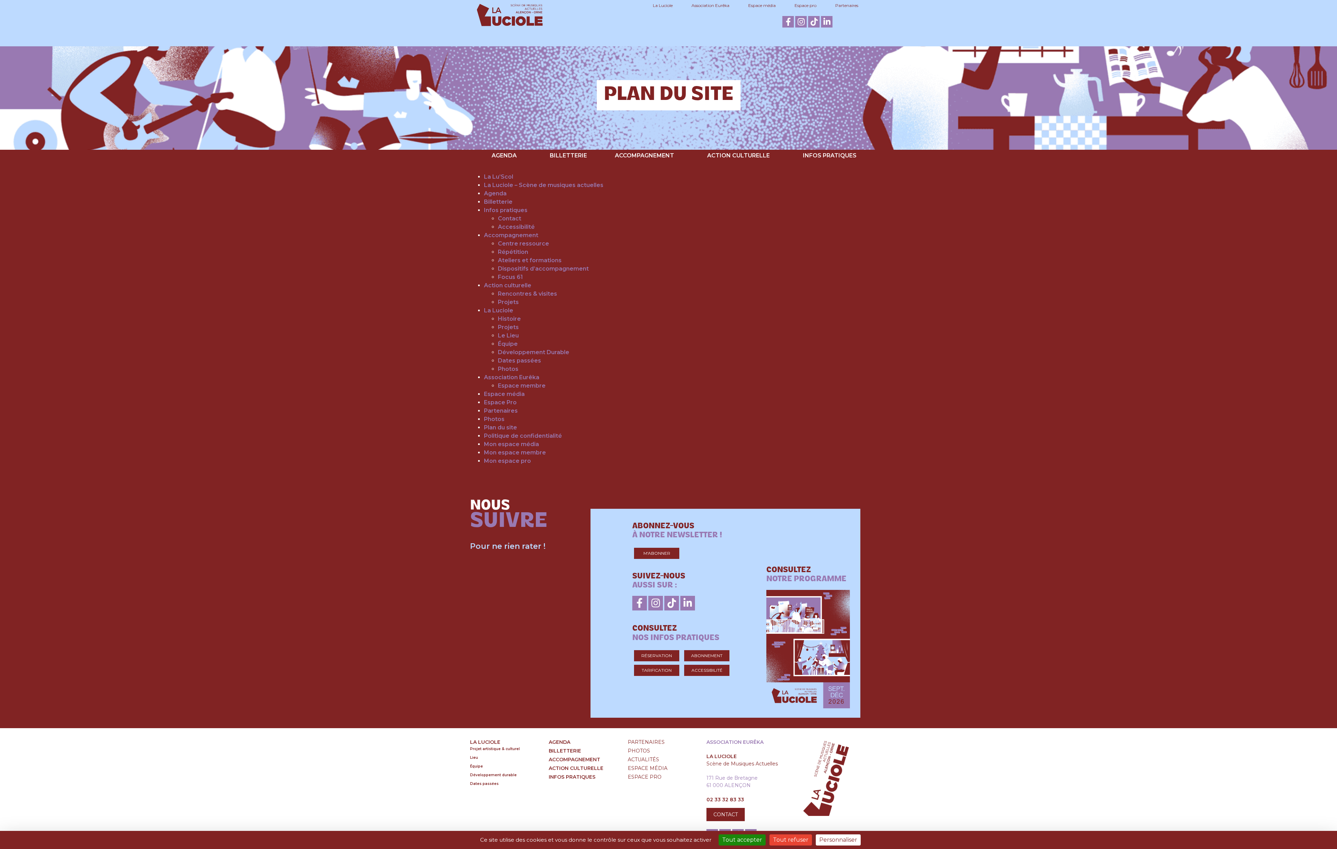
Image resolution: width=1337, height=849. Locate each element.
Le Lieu (508, 335)
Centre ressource (523, 243)
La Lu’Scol (498, 176)
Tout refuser (790, 839)
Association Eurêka (710, 5)
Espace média (762, 5)
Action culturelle (738, 155)
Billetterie (568, 155)
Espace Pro (500, 402)
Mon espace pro (507, 461)
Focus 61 (510, 277)
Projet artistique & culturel (495, 749)
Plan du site (500, 427)
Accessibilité (516, 227)
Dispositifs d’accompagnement (543, 268)
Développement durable (493, 775)
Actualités (643, 759)
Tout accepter (742, 839)
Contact (509, 218)
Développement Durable (533, 352)
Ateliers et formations (530, 260)
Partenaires (846, 5)
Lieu (474, 757)
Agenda (504, 155)
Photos (508, 369)
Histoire (509, 319)
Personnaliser (838, 839)
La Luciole (663, 5)
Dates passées (519, 360)
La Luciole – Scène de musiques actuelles (543, 185)
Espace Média (647, 768)
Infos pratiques (830, 155)
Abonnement (706, 655)
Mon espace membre (515, 452)
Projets (508, 302)
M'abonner (656, 553)
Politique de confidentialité (523, 436)
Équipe (508, 344)
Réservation (656, 655)
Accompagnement (644, 155)
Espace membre (522, 385)
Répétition (513, 252)
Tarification (657, 670)
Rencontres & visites (527, 293)
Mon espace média (511, 444)
